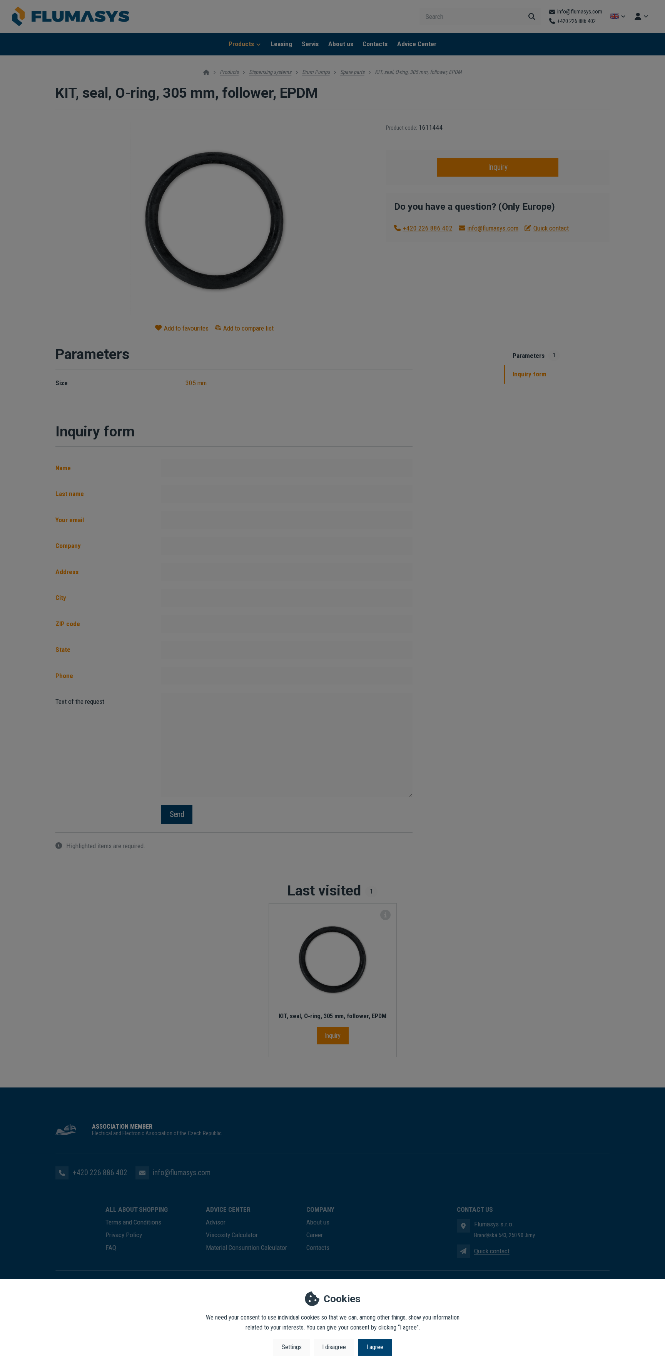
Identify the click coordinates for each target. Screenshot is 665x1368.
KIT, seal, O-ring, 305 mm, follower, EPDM (332, 1016)
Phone (64, 676)
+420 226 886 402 (428, 228)
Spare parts (352, 72)
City (60, 597)
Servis (310, 44)
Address (67, 572)
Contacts (375, 44)
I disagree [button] (334, 1347)
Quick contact (551, 228)
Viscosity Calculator (232, 1235)
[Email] (142, 1172)
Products (241, 44)
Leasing (281, 44)
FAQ (110, 1247)
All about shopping (136, 1209)
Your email (69, 520)
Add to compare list (248, 328)
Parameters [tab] (534, 355)
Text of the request (79, 701)
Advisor (216, 1222)
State (62, 649)
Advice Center (416, 44)
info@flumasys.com (492, 228)
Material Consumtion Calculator (246, 1247)
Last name (69, 494)
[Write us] (463, 1251)
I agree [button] (374, 1347)
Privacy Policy (123, 1235)
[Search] (532, 16)
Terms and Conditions (133, 1222)
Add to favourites (186, 328)
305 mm (196, 383)
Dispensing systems (270, 72)
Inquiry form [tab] (529, 374)
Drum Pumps (316, 72)
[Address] (463, 1225)
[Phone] (62, 1172)
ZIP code (67, 624)
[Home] (70, 16)
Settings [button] (292, 1347)
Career (314, 1235)
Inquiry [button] (498, 167)
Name (63, 468)
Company (68, 546)
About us (340, 44)
